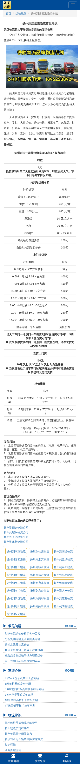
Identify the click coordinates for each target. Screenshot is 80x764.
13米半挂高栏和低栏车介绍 (21, 700)
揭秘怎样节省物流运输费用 (21, 723)
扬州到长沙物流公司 (16, 537)
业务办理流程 (13, 750)
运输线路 (21, 13)
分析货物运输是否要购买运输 (22, 639)
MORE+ (70, 625)
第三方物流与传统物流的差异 (22, 661)
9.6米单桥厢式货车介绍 (19, 694)
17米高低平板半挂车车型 (20, 705)
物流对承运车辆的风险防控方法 (24, 739)
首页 (8, 13)
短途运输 (10, 744)
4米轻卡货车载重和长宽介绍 (22, 678)
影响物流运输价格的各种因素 (22, 633)
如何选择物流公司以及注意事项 (24, 650)
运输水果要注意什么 (17, 644)
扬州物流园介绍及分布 (18, 733)
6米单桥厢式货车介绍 (18, 683)
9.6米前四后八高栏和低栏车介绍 (24, 689)
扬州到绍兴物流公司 (16, 527)
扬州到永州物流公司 (16, 541)
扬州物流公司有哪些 (17, 728)
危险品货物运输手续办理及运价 (24, 655)
